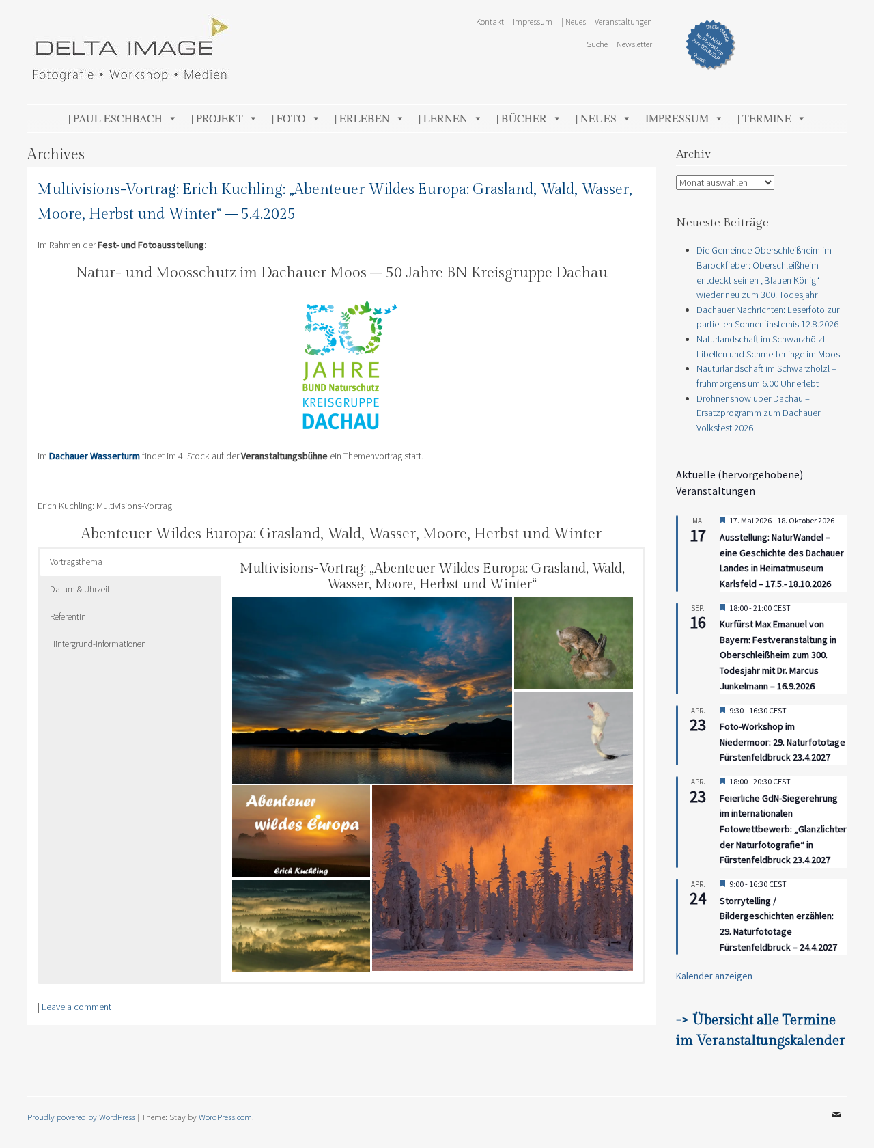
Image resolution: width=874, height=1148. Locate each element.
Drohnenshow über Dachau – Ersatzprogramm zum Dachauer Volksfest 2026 (758, 413)
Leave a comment (76, 1006)
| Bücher (521, 118)
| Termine (764, 118)
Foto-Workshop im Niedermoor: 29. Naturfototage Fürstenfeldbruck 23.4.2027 (782, 741)
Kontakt (490, 21)
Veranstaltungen (623, 21)
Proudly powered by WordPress (81, 1116)
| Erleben (362, 118)
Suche (597, 43)
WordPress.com (225, 1116)
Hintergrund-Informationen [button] (98, 644)
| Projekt (217, 118)
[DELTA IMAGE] (129, 78)
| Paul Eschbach (115, 118)
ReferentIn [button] (68, 617)
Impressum (532, 21)
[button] (372, 690)
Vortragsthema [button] (76, 562)
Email (836, 1125)
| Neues (573, 21)
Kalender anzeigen (714, 976)
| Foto (289, 118)
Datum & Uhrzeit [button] (80, 589)
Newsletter (634, 43)
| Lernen (443, 118)
